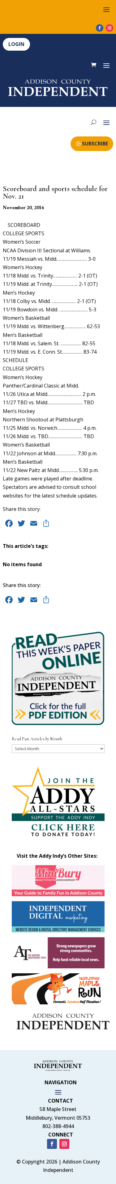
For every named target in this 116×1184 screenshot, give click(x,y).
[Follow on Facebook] (99, 28)
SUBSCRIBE (95, 143)
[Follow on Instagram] (109, 28)
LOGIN (16, 44)
